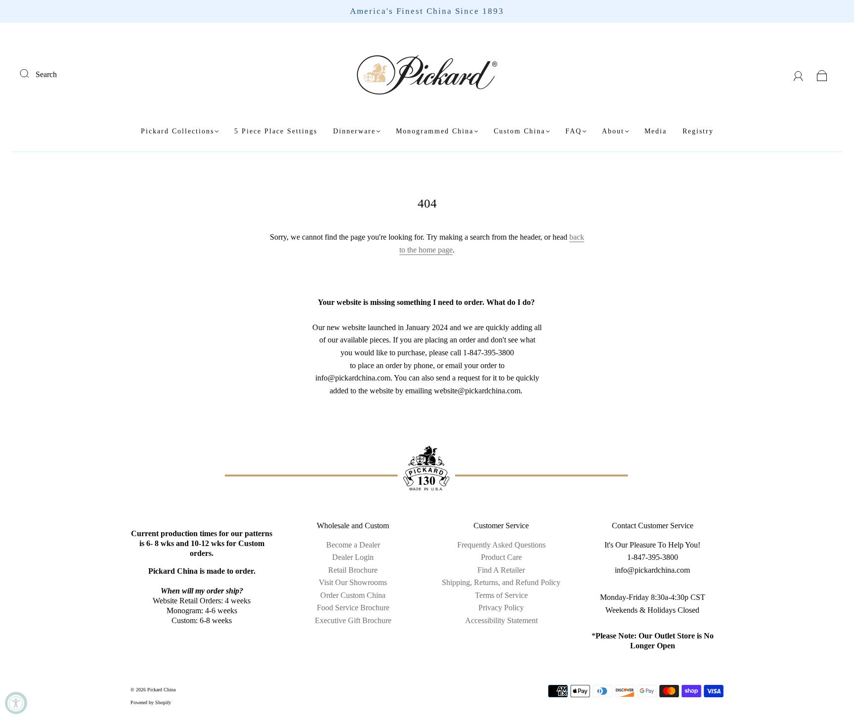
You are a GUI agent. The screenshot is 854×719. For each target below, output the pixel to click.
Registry (698, 131)
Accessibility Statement (501, 620)
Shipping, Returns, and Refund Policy (501, 582)
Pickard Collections (177, 131)
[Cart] (822, 74)
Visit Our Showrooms (353, 582)
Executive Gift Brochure (353, 620)
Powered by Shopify (150, 702)
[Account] (798, 74)
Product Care (501, 557)
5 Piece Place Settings (275, 131)
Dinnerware (354, 131)
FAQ (573, 131)
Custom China (519, 131)
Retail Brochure (353, 570)
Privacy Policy (501, 607)
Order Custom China (352, 595)
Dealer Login (353, 557)
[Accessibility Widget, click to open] (16, 703)
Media (655, 131)
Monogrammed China (434, 131)
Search (46, 74)
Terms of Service (501, 595)
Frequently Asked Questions (501, 545)
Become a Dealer (353, 545)
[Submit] (31, 73)
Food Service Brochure (353, 607)
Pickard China (161, 689)
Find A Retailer (501, 570)
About (613, 131)
